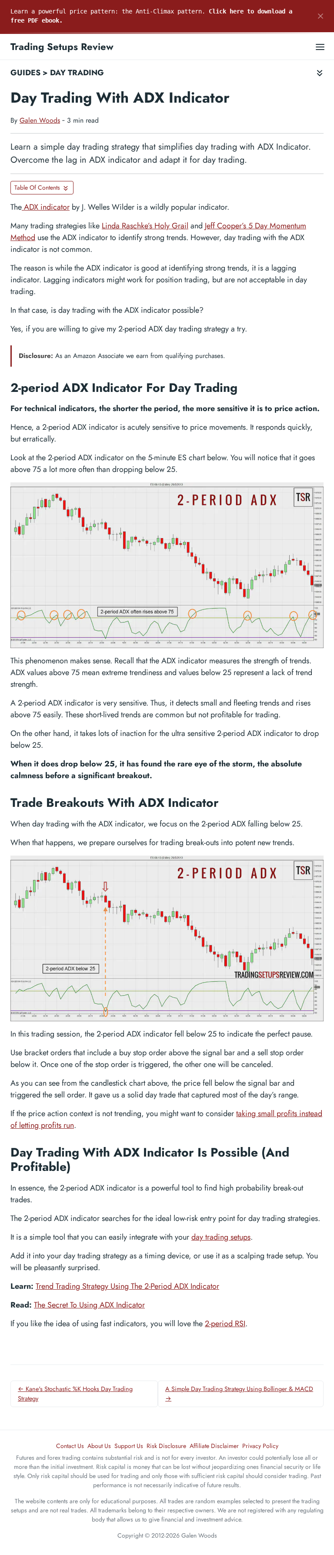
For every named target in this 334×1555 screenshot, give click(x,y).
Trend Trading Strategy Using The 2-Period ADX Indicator (127, 1286)
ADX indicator (46, 207)
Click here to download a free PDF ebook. (151, 16)
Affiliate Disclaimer (214, 1445)
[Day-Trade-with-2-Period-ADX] (167, 938)
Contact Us (70, 1445)
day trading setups (220, 1237)
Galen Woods (40, 120)
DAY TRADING (77, 72)
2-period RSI (225, 1323)
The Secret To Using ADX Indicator (89, 1305)
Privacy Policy (260, 1445)
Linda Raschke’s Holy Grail (145, 225)
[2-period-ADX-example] (167, 565)
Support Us (128, 1445)
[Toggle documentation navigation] (319, 73)
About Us (99, 1445)
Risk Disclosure (166, 1445)
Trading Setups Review (62, 47)
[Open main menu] (320, 47)
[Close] (320, 16)
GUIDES (25, 72)
